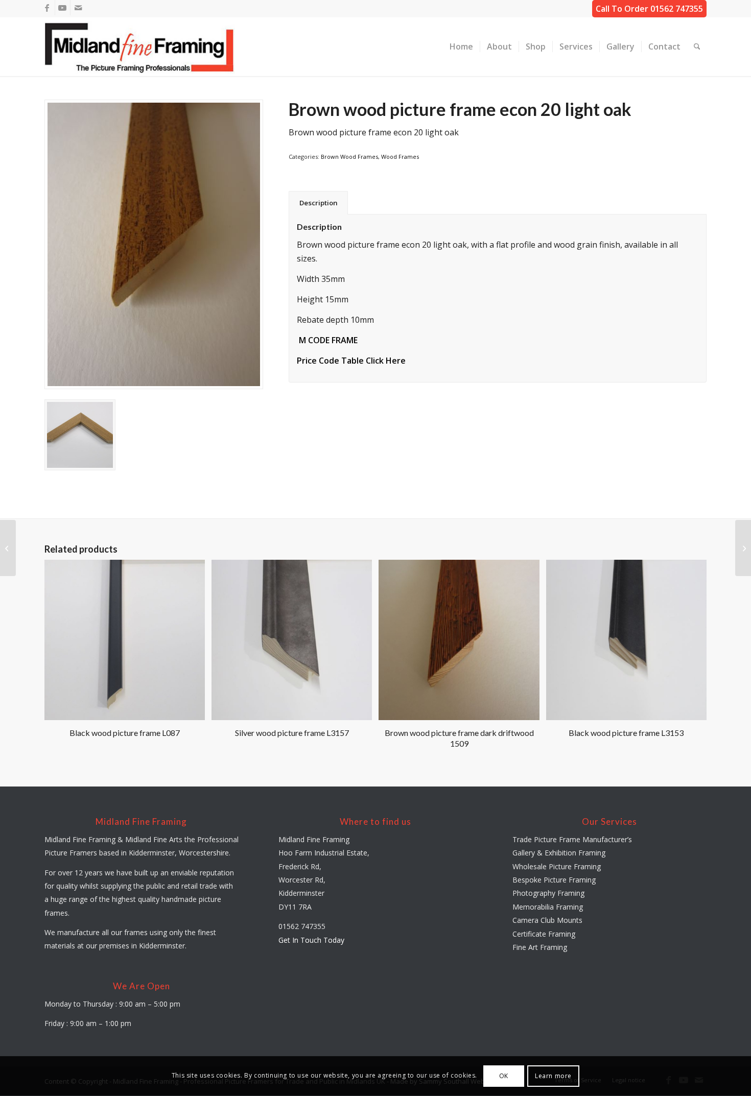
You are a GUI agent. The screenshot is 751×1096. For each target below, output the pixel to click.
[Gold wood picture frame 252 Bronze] (8, 548)
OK (503, 1075)
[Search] (697, 46)
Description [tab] (318, 202)
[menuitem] (461, 46)
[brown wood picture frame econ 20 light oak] (153, 244)
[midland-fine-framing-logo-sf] (140, 46)
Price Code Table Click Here (351, 360)
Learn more (553, 1075)
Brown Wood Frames (349, 156)
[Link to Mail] (78, 7)
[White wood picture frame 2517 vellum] (743, 548)
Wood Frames (400, 156)
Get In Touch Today (311, 940)
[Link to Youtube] (62, 7)
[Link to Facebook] (47, 7)
